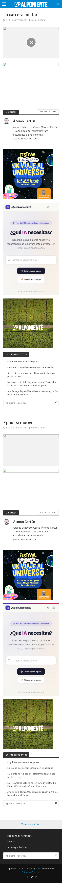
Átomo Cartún (38, 19)
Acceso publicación (17, 847)
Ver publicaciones (48, 111)
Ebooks (11, 841)
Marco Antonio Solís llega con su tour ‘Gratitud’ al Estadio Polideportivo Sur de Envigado (31, 384)
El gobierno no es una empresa (23, 361)
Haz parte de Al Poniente (20, 835)
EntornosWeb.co (30, 872)
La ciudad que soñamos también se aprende (30, 367)
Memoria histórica (31, 824)
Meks (38, 868)
